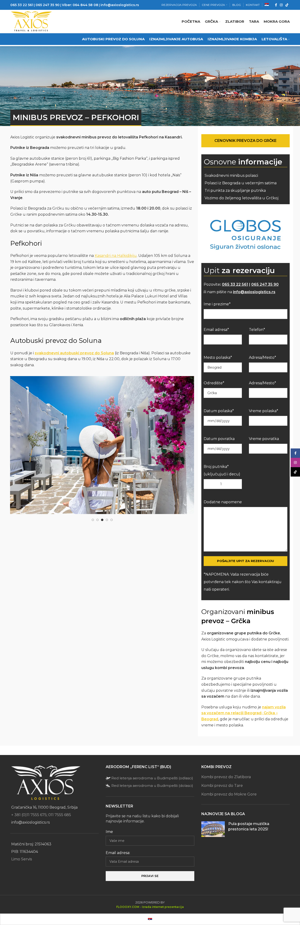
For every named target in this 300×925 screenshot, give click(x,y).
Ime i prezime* (217, 304)
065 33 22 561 (21, 5)
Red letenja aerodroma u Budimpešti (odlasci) (152, 778)
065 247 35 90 (48, 5)
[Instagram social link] (281, 5)
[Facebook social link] (276, 5)
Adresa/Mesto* (262, 357)
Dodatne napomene (223, 502)
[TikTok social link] (287, 5)
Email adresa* (216, 329)
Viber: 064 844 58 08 (80, 5)
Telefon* (257, 329)
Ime (109, 831)
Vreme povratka (264, 439)
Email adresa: (118, 853)
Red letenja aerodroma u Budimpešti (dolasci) (152, 785)
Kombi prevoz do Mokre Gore (229, 794)
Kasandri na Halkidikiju (116, 255)
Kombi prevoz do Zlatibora (226, 777)
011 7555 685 (59, 815)
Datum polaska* (219, 411)
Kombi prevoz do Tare (222, 785)
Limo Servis (21, 859)
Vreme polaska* (263, 411)
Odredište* (214, 383)
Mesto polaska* (218, 357)
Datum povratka (219, 439)
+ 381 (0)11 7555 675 (29, 815)
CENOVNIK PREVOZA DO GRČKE (245, 140)
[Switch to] (267, 5)
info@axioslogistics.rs (120, 5)
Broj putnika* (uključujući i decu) (222, 470)
